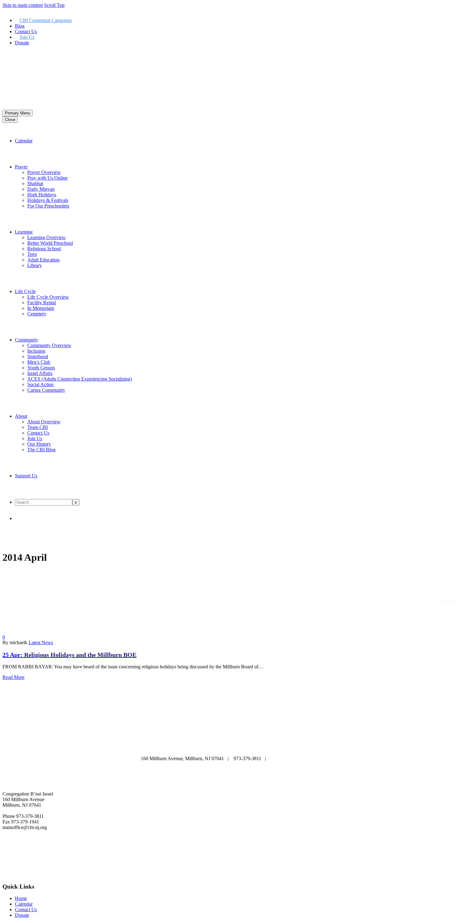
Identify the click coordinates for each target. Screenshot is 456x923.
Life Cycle (25, 291)
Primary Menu (17, 113)
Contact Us (26, 31)
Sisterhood (37, 356)
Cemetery (36, 313)
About (21, 416)
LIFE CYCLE (296, 740)
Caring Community (46, 390)
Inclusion (36, 351)
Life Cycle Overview (48, 297)
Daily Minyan (41, 189)
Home (21, 898)
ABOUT (153, 740)
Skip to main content (22, 5)
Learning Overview (46, 237)
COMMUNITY (191, 746)
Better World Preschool (50, 243)
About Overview (43, 421)
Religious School (44, 248)
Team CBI (37, 427)
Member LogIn (17, 53)
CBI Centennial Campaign (46, 20)
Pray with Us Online (47, 178)
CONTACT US (264, 746)
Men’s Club (38, 362)
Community (26, 339)
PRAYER (223, 740)
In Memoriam (40, 308)
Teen (32, 254)
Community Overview (49, 345)
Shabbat (35, 183)
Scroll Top (54, 5)
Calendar (24, 140)
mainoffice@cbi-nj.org (293, 758)
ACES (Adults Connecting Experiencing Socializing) (79, 378)
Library (34, 265)
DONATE (227, 746)
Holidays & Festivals (47, 200)
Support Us (26, 475)
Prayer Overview (44, 172)
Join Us (27, 37)
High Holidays (41, 194)
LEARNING (257, 740)
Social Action (40, 384)
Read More (13, 677)
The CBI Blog (41, 449)
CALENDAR (188, 740)
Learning (24, 231)
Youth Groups (41, 367)
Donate (22, 42)
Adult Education (43, 259)
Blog (20, 26)
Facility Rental (41, 302)
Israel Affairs (39, 373)
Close (10, 119)
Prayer (21, 166)
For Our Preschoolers (48, 205)
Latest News (41, 642)
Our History (39, 444)
